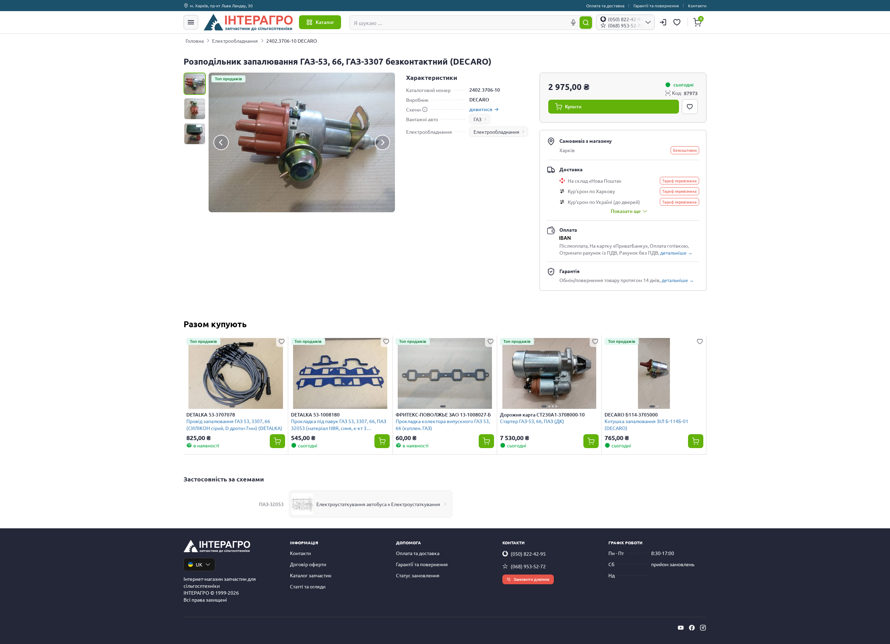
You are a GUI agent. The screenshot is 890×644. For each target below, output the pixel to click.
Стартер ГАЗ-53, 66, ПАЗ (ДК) (532, 421)
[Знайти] (586, 22)
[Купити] (277, 441)
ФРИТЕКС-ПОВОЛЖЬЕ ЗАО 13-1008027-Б (443, 415)
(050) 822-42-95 (528, 554)
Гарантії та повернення (656, 5)
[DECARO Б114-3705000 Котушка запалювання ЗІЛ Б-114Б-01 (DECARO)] (654, 373)
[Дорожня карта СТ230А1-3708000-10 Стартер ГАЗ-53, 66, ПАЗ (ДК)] (549, 373)
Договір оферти (308, 564)
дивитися (480, 109)
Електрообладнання (235, 41)
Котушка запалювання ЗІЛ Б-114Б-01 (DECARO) (646, 424)
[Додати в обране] (690, 106)
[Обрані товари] (678, 22)
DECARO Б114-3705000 (631, 415)
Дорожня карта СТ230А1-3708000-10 (542, 415)
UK (199, 564)
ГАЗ (478, 119)
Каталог (325, 22)
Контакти (697, 5)
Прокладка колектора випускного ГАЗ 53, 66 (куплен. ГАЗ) (443, 424)
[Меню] (191, 22)
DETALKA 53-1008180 (315, 415)
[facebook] (691, 627)
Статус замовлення (417, 575)
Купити (573, 106)
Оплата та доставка (605, 5)
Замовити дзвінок (531, 579)
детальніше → (676, 252)
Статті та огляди (307, 586)
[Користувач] (663, 22)
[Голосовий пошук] (573, 23)
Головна (195, 41)
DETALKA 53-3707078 (210, 415)
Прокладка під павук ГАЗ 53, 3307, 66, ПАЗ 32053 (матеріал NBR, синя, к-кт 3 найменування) (338, 424)
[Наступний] (382, 142)
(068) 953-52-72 (528, 566)
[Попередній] (221, 142)
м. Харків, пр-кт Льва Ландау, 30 (221, 5)
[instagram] (702, 627)
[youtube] (680, 627)
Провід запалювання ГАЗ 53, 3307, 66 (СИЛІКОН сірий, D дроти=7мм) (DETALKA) (234, 424)
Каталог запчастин (310, 575)
